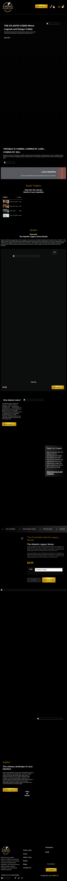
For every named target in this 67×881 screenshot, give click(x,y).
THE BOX (33, 382)
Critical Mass (14, 206)
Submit (51, 870)
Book (31, 569)
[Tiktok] (18, 878)
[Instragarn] (22, 878)
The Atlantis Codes (14, 201)
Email (47, 852)
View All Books (27, 793)
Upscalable (52, 875)
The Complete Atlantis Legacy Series (43, 538)
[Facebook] (12, 878)
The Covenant (14, 215)
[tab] (12, 202)
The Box (13, 210)
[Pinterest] (15, 878)
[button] (59, 7)
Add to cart (49, 580)
